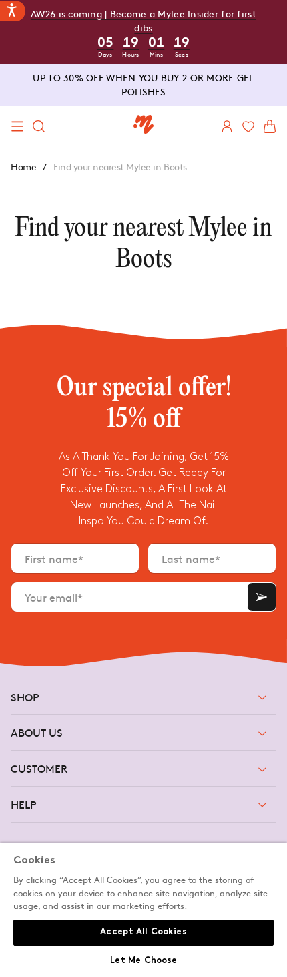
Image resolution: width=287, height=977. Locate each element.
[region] (143, 910)
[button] (17, 126)
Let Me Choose (144, 961)
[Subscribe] (261, 597)
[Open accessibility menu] (12, 11)
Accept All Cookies (143, 932)
